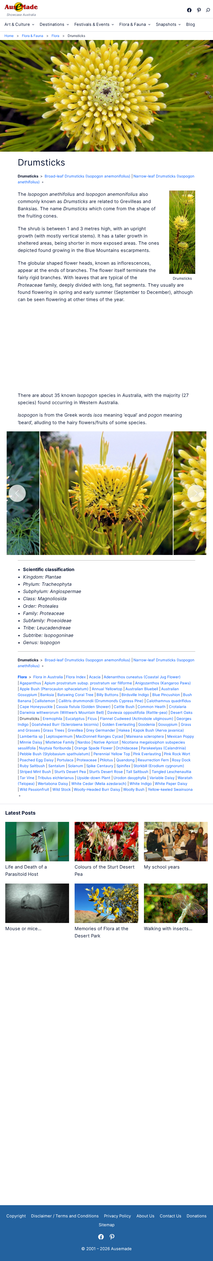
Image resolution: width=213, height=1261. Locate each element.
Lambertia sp (31, 736)
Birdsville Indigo (135, 694)
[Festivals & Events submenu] (112, 24)
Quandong (125, 760)
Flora (22, 677)
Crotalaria (177, 706)
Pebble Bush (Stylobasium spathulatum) (55, 754)
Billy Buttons (107, 694)
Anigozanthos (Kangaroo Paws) (163, 683)
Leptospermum (59, 736)
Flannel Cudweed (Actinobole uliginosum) (136, 718)
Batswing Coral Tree (75, 694)
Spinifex (123, 766)
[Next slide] (195, 493)
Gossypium (168, 724)
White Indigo (141, 783)
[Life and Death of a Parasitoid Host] (37, 842)
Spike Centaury (99, 766)
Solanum (75, 766)
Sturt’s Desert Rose (106, 771)
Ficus (92, 718)
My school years (162, 867)
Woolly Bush (133, 789)
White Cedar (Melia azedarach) (98, 783)
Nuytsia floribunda (55, 748)
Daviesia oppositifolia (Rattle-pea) (137, 712)
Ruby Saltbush (32, 766)
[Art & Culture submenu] (33, 24)
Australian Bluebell (141, 689)
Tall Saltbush (137, 771)
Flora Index (76, 677)
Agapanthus (30, 683)
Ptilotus (106, 760)
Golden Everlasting (118, 724)
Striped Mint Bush (35, 771)
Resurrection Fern (153, 760)
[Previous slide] (17, 493)
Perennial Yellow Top (111, 754)
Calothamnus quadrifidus (168, 701)
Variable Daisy (161, 777)
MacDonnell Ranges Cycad (99, 736)
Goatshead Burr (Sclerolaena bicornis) (65, 724)
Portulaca (65, 760)
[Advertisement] (106, 347)
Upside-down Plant (93, 777)
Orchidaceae (127, 748)
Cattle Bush (124, 706)
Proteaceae (87, 760)
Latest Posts (20, 813)
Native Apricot (105, 742)
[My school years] (176, 842)
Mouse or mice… (23, 928)
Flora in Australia (48, 677)
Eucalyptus (75, 718)
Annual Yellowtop (107, 689)
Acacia (95, 677)
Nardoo (83, 742)
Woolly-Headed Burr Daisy (97, 789)
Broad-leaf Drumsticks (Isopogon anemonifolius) (87, 176)
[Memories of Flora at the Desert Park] (106, 904)
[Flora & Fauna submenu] (149, 24)
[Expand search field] (207, 10)
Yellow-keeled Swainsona (170, 789)
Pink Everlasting (147, 754)
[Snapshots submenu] (179, 24)
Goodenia (146, 724)
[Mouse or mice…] (37, 904)
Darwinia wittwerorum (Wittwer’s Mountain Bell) (62, 712)
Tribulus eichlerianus (56, 777)
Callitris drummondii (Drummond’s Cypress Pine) (101, 701)
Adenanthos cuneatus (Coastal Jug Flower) (142, 677)
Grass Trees (53, 730)
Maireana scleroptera (145, 736)
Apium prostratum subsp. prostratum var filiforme (88, 683)
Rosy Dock (181, 760)
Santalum (56, 766)
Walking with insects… (168, 928)
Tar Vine (27, 777)
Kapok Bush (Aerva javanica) (158, 730)
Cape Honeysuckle (36, 706)
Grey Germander (100, 730)
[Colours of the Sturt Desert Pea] (106, 842)
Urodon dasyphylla (129, 777)
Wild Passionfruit (34, 789)
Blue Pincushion (166, 694)
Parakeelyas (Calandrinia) (163, 748)
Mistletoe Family (59, 742)
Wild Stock (61, 789)
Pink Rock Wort (177, 754)
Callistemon (44, 701)
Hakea (124, 730)
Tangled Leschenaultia (171, 771)
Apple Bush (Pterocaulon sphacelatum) (54, 689)
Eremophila (52, 718)
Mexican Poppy (180, 736)
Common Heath (152, 706)
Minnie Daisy (31, 742)
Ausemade (121, 1248)
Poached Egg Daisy (37, 760)
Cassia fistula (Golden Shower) (83, 706)
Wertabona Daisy (53, 783)
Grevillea (75, 730)
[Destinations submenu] (68, 24)
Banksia (47, 694)
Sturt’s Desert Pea (70, 771)
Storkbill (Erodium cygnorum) (158, 766)
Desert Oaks (181, 712)
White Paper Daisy (171, 783)
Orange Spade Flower (93, 748)
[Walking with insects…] (176, 904)
